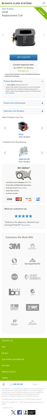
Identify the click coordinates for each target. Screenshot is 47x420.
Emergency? (23, 71)
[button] (4, 36)
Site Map (6, 366)
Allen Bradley (10, 93)
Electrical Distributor (13, 359)
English (35, 384)
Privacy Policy (9, 372)
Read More (26, 225)
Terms (5, 378)
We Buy (5, 353)
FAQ (3, 347)
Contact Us (7, 341)
